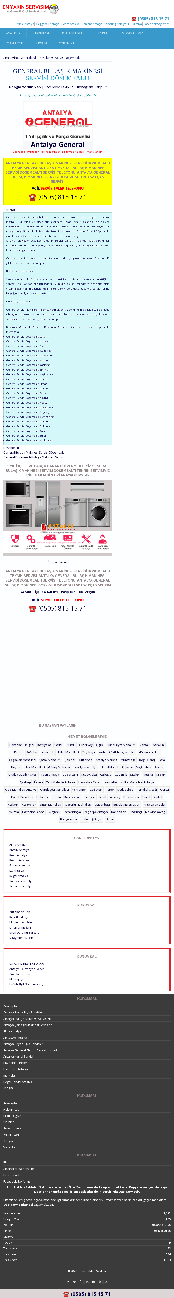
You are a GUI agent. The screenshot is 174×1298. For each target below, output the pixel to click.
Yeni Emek (79, 790)
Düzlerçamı (70, 775)
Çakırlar (70, 760)
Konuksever (72, 797)
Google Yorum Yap (25, 87)
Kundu (71, 745)
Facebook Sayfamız (156, 24)
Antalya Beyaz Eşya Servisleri (23, 1012)
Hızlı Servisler (12, 1175)
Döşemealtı (131, 797)
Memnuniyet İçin (20, 922)
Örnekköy (86, 745)
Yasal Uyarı (14, 43)
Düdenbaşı (102, 804)
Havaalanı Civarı (33, 812)
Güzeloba (85, 760)
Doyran (16, 767)
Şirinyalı (97, 819)
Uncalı (146, 797)
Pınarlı (159, 767)
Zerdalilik (111, 782)
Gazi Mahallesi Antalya (21, 790)
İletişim (41, 43)
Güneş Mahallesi (59, 767)
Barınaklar (118, 812)
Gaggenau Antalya (47, 24)
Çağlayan (96, 790)
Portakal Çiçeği (147, 790)
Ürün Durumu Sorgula (24, 932)
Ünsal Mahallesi (112, 767)
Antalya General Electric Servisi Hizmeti (30, 1050)
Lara (162, 760)
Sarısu (58, 745)
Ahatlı (103, 797)
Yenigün (90, 797)
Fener (110, 790)
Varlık (84, 819)
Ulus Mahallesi (35, 767)
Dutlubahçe (125, 790)
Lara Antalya (72, 812)
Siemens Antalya (92, 24)
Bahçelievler (68, 819)
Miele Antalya (25, 24)
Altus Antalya (18, 845)
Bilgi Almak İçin (19, 917)
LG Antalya (135, 24)
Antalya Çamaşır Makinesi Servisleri (27, 1025)
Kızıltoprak (29, 804)
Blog (6, 1162)
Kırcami (161, 775)
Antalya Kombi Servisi (18, 1056)
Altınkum (159, 745)
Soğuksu (32, 752)
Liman (110, 819)
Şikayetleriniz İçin (21, 938)
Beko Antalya (18, 855)
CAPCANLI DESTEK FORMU (26, 964)
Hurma (56, 797)
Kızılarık (13, 804)
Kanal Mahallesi (22, 797)
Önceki (52, 562)
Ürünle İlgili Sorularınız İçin (27, 984)
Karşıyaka (44, 745)
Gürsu (164, 790)
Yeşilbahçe (143, 767)
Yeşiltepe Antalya (96, 812)
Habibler (42, 797)
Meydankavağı (155, 812)
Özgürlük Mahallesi (78, 804)
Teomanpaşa (50, 775)
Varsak (145, 745)
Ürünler (103, 33)
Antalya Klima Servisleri (19, 1169)
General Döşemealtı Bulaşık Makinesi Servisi (33, 457)
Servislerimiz (132, 33)
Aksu (129, 767)
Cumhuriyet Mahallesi (121, 745)
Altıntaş (115, 797)
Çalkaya (105, 775)
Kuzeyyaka (89, 775)
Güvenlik (121, 775)
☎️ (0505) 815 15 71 (58, 196)
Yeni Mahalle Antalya (60, 782)
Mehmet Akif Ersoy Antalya (117, 752)
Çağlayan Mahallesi (22, 760)
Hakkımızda (41, 33)
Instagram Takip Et (92, 87)
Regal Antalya (18, 876)
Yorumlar (67, 43)
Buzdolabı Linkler (15, 1063)
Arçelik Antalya (19, 850)
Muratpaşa (128, 760)
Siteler (134, 775)
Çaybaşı (25, 782)
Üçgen (38, 782)
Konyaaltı (48, 752)
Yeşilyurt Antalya (86, 767)
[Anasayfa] (30, 9)
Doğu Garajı (147, 760)
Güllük (158, 797)
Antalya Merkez (106, 760)
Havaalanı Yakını (89, 782)
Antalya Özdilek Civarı (23, 775)
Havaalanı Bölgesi (21, 745)
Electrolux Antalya (15, 1069)
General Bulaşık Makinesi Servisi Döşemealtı (33, 452)
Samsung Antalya (115, 24)
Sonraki (63, 562)
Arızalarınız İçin (19, 912)
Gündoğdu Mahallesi (54, 790)
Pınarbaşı (135, 812)
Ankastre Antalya (15, 1037)
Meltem (14, 812)
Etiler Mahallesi (68, 752)
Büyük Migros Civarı (126, 804)
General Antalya (20, 865)
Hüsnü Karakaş (149, 752)
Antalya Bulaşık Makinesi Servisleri (27, 1019)
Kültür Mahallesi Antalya (137, 782)
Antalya (148, 775)
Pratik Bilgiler (73, 33)
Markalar (9, 1075)
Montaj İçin (16, 979)
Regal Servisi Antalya (17, 1082)
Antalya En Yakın (155, 804)
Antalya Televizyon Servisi (27, 969)
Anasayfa (13, 33)
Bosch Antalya (70, 24)
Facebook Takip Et (59, 87)
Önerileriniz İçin (20, 927)
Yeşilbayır (88, 752)
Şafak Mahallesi (50, 760)
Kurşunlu (54, 812)
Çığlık (99, 745)
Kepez (18, 752)
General (72, 144)
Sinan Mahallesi (51, 804)
